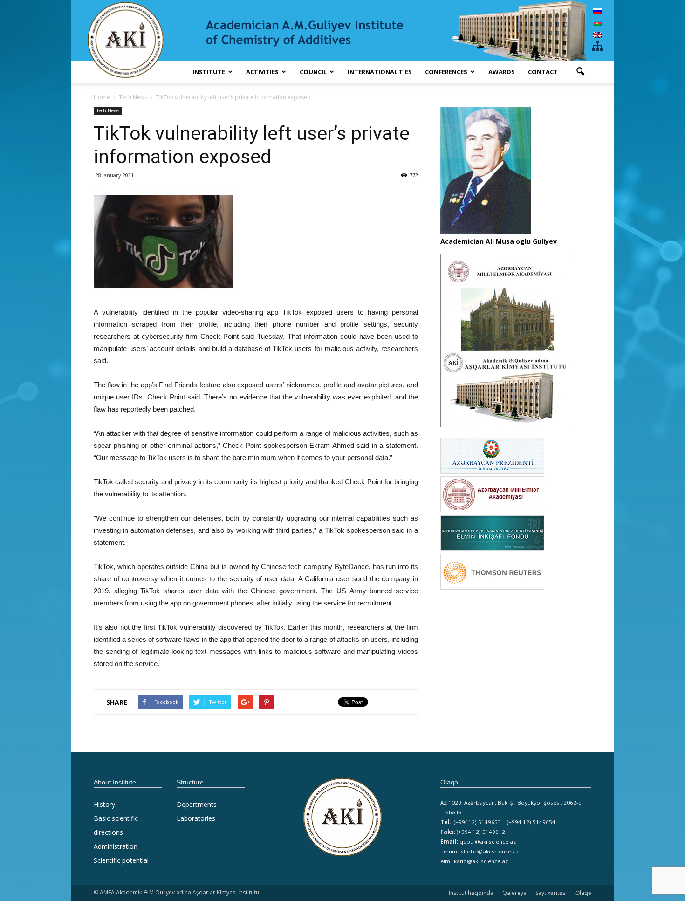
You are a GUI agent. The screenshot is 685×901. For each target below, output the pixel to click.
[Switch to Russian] (597, 11)
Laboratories (196, 818)
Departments (197, 804)
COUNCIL (313, 72)
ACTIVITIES (262, 72)
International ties (380, 72)
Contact (543, 72)
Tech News (107, 110)
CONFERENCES (446, 72)
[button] (580, 72)
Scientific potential (121, 860)
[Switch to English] (597, 35)
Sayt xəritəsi (551, 893)
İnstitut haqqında (471, 893)
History (104, 804)
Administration (115, 846)
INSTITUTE (208, 72)
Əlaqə (583, 893)
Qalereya (514, 893)
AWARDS (501, 72)
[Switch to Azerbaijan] (597, 22)
